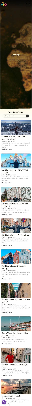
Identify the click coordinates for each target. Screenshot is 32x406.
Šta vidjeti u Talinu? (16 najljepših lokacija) (14, 267)
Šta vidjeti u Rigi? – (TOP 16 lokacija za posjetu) (16, 300)
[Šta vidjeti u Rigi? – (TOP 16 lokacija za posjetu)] (16, 290)
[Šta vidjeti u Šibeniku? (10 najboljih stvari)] (16, 355)
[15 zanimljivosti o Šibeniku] (16, 386)
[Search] (27, 116)
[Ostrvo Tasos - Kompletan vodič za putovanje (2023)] (16, 323)
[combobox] (14, 116)
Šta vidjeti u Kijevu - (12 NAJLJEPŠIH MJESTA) (15, 171)
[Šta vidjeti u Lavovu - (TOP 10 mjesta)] (16, 225)
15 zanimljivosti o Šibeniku (11, 396)
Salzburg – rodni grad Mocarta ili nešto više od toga (14, 138)
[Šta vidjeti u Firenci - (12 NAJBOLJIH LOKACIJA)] (16, 194)
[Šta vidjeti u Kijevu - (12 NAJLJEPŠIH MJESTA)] (16, 161)
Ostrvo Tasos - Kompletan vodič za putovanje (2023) (15, 334)
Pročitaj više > (7, 149)
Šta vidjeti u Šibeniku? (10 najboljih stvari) (14, 365)
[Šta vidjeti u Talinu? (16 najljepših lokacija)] (16, 256)
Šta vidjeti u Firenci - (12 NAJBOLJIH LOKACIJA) (15, 205)
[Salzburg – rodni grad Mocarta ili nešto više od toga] (16, 127)
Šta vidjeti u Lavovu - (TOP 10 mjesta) (15, 235)
